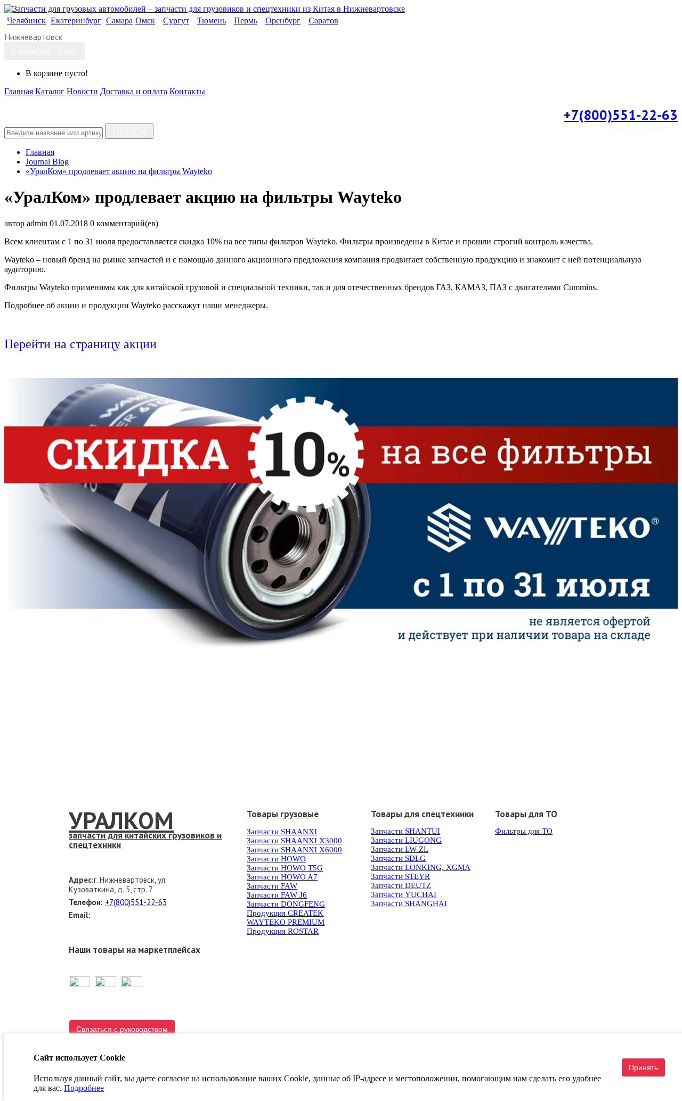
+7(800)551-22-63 (621, 115)
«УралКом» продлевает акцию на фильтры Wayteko (119, 171)
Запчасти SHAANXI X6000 (294, 849)
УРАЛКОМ (121, 820)
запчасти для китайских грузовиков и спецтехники (145, 840)
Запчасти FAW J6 (277, 895)
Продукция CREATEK (285, 913)
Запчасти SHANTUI (405, 831)
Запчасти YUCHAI (403, 894)
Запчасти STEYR (400, 876)
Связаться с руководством (122, 1029)
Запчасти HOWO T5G (285, 868)
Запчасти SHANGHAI (409, 903)
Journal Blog (47, 161)
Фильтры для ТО (524, 831)
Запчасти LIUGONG (406, 840)
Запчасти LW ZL (399, 849)
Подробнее (84, 1087)
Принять (643, 1067)
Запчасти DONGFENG (286, 904)
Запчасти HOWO (276, 858)
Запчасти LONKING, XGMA (420, 867)
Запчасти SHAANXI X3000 (294, 840)
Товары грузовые (283, 814)
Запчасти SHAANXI (282, 831)
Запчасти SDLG (398, 858)
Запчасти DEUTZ (401, 885)
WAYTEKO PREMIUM (285, 922)
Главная (40, 152)
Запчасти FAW (272, 886)
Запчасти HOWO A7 (282, 877)
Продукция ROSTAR (283, 931)
